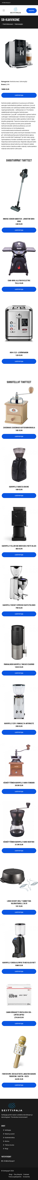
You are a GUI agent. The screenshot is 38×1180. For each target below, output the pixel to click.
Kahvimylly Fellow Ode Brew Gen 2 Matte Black (19, 546)
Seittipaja (8, 1130)
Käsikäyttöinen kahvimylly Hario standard (19, 782)
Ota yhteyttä (18, 1174)
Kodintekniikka (10, 1138)
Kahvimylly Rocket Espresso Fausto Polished (19, 605)
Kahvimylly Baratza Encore (19, 487)
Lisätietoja (19, 95)
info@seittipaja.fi (6, 2)
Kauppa (31, 10)
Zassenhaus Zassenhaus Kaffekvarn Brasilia (19, 427)
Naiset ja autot (9, 1134)
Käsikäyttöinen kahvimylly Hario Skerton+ (19, 842)
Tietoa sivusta (9, 1145)
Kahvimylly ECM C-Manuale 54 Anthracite (19, 723)
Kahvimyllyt (19, 24)
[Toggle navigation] (3, 10)
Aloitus (7, 1141)
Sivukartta (26, 1177)
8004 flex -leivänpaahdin (19, 352)
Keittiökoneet (8, 24)
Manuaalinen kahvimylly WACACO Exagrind (19, 664)
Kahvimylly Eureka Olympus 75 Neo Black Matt (19, 962)
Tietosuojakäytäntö (14, 1177)
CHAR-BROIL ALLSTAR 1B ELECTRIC (19, 280)
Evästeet (26, 1174)
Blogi (6, 1149)
